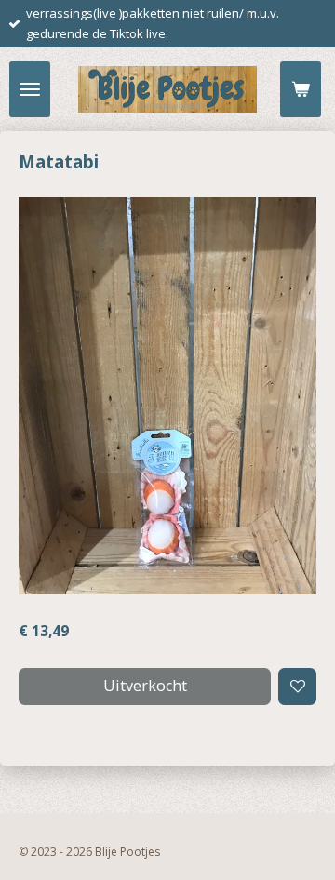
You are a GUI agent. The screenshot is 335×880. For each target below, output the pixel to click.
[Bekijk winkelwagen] (300, 89)
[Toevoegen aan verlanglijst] (297, 687)
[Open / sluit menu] (29, 89)
